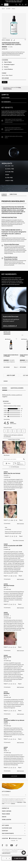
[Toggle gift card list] (24, 825)
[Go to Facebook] (2, 845)
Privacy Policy (19, 802)
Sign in (4, 816)
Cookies (21, 851)
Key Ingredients (6, 101)
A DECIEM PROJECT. (6, 853)
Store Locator (6, 819)
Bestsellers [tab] (7, 332)
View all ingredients (9, 326)
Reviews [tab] (4, 388)
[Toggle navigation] (2, 4)
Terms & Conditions (6, 850)
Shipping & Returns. (7, 88)
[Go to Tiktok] (16, 845)
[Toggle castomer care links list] (24, 828)
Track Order (6, 814)
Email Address (5, 795)
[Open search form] (16, 4)
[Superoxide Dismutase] (14, 292)
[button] (24, 853)
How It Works (5, 97)
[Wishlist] (25, 39)
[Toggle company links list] (24, 830)
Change (19, 838)
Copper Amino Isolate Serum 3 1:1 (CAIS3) (11, 355)
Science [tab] (4, 194)
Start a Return (6, 811)
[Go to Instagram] (7, 845)
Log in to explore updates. (14, 1)
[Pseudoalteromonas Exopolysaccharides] (14, 307)
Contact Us (13, 803)
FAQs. (19, 87)
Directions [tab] (13, 194)
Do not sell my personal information (10, 851)
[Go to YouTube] (11, 845)
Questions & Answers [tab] (17, 388)
